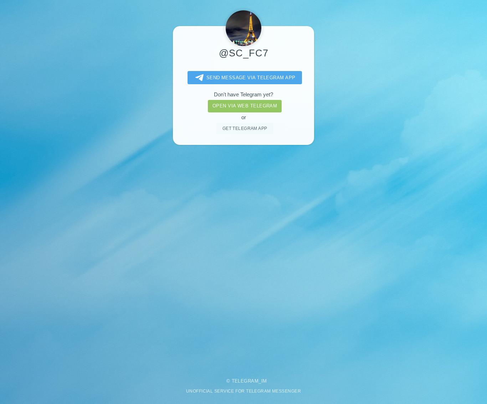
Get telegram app (244, 128)
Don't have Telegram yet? (243, 94)
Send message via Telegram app (251, 77)
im (264, 381)
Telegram (245, 381)
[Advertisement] (243, 257)
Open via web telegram (244, 105)
